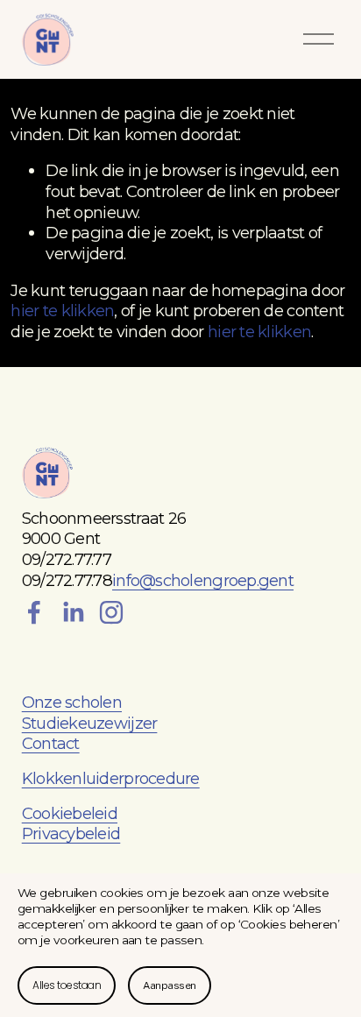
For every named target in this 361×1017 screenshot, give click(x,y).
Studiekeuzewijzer (90, 723)
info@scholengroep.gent (203, 580)
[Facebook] (34, 612)
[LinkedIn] (72, 612)
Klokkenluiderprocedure (111, 778)
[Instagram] (111, 612)
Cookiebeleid (69, 813)
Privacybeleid (71, 833)
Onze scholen (72, 702)
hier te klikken (62, 310)
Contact (51, 743)
